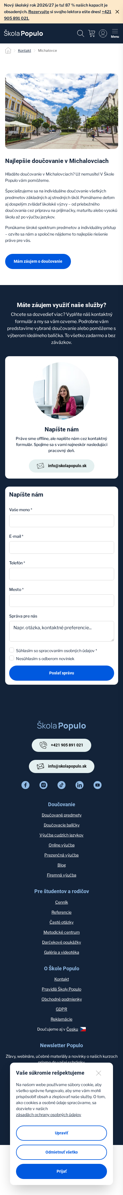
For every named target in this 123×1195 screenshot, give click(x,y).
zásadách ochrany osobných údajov (48, 1114)
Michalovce (47, 50)
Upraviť (61, 1133)
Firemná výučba (61, 875)
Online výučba (62, 845)
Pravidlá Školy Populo (61, 989)
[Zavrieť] (117, 11)
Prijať (62, 1171)
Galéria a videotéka (61, 952)
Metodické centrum (61, 932)
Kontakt (24, 50)
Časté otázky (61, 922)
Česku (72, 1029)
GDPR (61, 1009)
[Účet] (103, 33)
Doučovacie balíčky (62, 824)
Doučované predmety (62, 814)
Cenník (61, 902)
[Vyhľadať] (80, 33)
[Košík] (91, 33)
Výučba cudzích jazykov (61, 834)
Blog (61, 865)
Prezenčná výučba (61, 855)
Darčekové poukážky (61, 942)
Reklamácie (61, 1019)
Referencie (61, 912)
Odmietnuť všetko (61, 1152)
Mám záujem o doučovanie (38, 261)
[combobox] (61, 601)
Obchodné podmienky (61, 999)
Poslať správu (61, 673)
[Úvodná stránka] (23, 33)
